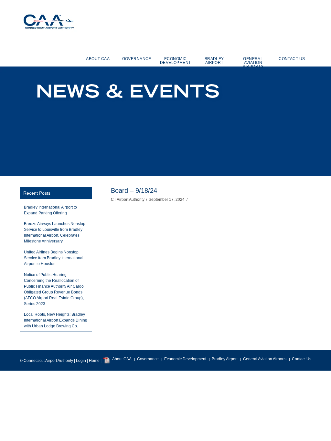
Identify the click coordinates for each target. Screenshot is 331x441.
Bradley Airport (225, 359)
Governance (148, 359)
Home (94, 360)
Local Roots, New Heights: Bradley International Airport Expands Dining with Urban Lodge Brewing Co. (55, 320)
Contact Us (301, 359)
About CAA (122, 359)
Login (81, 360)
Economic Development (185, 359)
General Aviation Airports (264, 359)
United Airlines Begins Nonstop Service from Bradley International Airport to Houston (53, 258)
